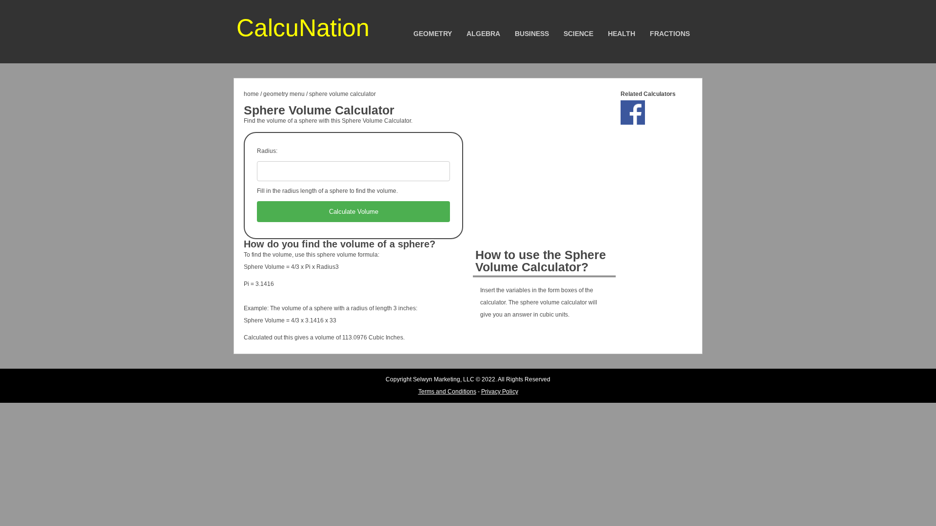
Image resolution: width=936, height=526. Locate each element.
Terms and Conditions (447, 391)
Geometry (432, 34)
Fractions (670, 34)
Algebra (483, 34)
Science (578, 34)
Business (532, 34)
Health (621, 34)
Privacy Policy (499, 391)
